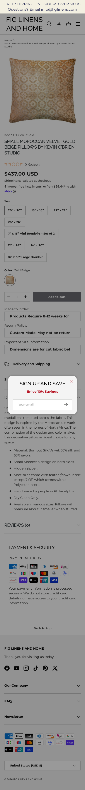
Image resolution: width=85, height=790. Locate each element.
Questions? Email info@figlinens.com (42, 9)
